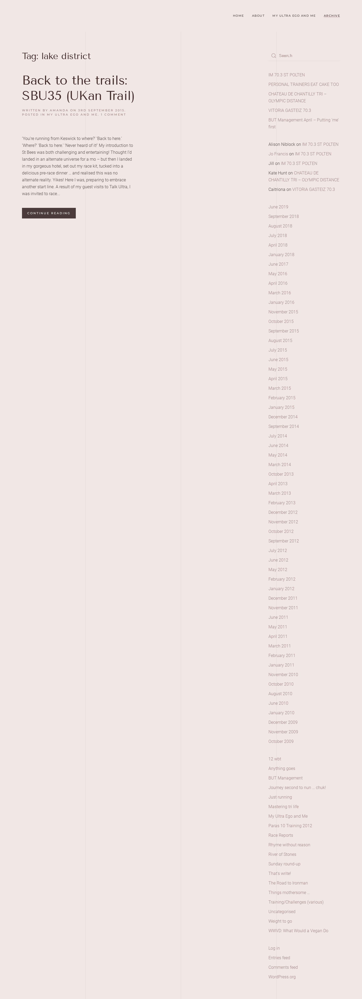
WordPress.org (282, 976)
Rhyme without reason (289, 844)
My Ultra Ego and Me (294, 15)
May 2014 (277, 455)
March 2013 (279, 493)
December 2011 (283, 598)
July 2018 (277, 235)
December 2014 (283, 416)
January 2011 (281, 665)
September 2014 (283, 426)
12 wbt (274, 758)
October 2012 (281, 531)
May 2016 (277, 273)
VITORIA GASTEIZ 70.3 (289, 110)
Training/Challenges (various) (296, 902)
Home (238, 15)
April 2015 (278, 378)
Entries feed (279, 957)
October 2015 (281, 321)
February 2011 (281, 655)
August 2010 (280, 693)
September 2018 (283, 216)
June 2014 (278, 445)
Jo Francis (278, 153)
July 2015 (277, 350)
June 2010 (278, 703)
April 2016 (278, 283)
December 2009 (283, 722)
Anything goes (281, 768)
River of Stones (282, 854)
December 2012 (283, 512)
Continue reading (48, 213)
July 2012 (277, 550)
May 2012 (277, 569)
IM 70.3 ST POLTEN (286, 74)
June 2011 (278, 617)
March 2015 (279, 388)
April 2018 (278, 245)
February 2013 (281, 502)
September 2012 (283, 541)
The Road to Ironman (288, 883)
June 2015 (278, 359)
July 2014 (277, 436)
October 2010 (281, 684)
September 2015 (283, 331)
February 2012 (281, 579)
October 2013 (281, 474)
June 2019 (278, 206)
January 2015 (281, 407)
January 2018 (281, 254)
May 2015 (277, 369)
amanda (59, 110)
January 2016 (281, 302)
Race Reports (280, 835)
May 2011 (277, 626)
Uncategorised (281, 911)
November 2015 (283, 311)
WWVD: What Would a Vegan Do (298, 930)
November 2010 (283, 674)
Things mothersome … (289, 892)
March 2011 (279, 646)
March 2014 (279, 464)
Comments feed (283, 967)
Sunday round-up (284, 863)
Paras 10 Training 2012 (290, 825)
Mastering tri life (283, 806)
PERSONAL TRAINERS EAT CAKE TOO (303, 84)
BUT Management (285, 778)
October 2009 (281, 741)
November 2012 (283, 521)
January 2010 (281, 712)
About (258, 15)
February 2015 (281, 397)
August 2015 (280, 340)
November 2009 (283, 731)
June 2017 (278, 264)
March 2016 (279, 292)
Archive (332, 15)
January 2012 (281, 588)
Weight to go (280, 921)
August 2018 (280, 226)
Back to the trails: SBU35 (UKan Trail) (78, 88)
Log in (274, 948)
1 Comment (113, 114)
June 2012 (278, 560)
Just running (280, 797)
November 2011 (283, 607)
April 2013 (278, 483)
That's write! (279, 873)
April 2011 (278, 636)
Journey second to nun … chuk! (297, 787)
